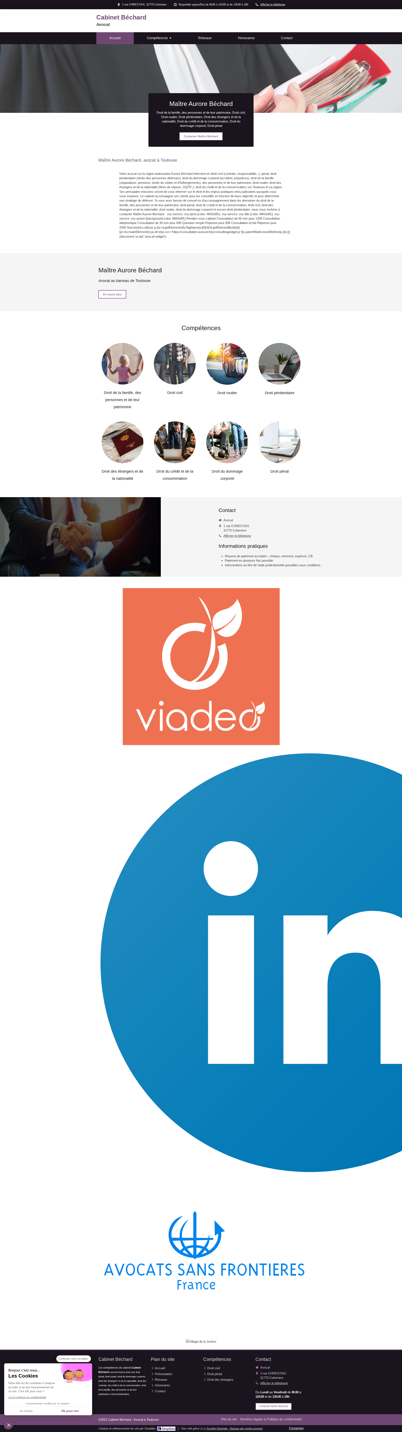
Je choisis (26, 1411)
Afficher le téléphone (272, 4)
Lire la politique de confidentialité (27, 1397)
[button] (9, 1425)
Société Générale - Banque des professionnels (234, 1428)
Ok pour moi (70, 1411)
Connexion (296, 1428)
